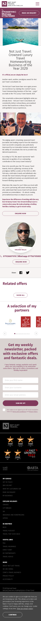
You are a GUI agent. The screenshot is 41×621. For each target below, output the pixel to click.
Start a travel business (12, 572)
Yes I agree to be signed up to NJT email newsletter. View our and (22, 410)
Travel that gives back (11, 534)
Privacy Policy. (33, 411)
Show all (20, 295)
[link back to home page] (20, 426)
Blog (4, 527)
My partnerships (9, 553)
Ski (4, 511)
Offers (5, 518)
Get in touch (7, 482)
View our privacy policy (25, 609)
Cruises (6, 504)
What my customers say (12, 489)
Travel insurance (9, 546)
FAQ (4, 543)
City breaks (7, 508)
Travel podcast (9, 531)
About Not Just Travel (11, 566)
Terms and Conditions (19, 411)
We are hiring (8, 569)
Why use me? (7, 485)
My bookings (8, 496)
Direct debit (7, 550)
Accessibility (8, 579)
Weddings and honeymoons (13, 515)
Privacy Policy (8, 576)
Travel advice (8, 557)
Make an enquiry (9, 492)
